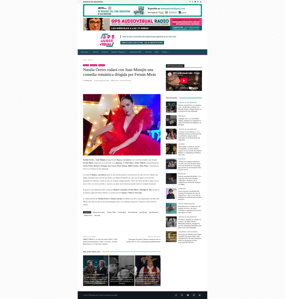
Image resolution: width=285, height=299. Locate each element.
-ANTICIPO (181, 144)
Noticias (90, 60)
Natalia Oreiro (88, 215)
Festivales (121, 274)
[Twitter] (192, 1)
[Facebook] (190, 1)
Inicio (84, 60)
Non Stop (97, 215)
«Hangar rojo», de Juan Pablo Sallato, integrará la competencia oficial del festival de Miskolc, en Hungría (121, 280)
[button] (180, 52)
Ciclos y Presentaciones (186, 203)
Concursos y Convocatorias (187, 231)
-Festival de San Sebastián (95, 274)
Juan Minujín (143, 212)
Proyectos (101, 65)
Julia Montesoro (153, 212)
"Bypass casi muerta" (99, 212)
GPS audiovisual (132, 212)
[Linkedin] (200, 1)
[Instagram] (198, 1)
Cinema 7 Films (111, 212)
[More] (152, 226)
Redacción (88, 80)
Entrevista (182, 188)
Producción (94, 65)
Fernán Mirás (122, 212)
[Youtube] (195, 1)
